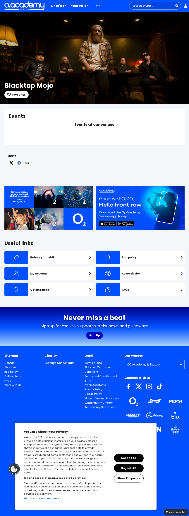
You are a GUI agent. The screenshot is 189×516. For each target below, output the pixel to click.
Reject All (128, 468)
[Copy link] (27, 163)
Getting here (12, 376)
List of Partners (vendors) (41, 498)
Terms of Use (93, 363)
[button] (81, 6)
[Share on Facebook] (19, 165)
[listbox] (154, 364)
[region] (86, 466)
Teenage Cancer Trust (59, 363)
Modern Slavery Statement (102, 398)
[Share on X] (11, 165)
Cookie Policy (93, 394)
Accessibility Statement (100, 407)
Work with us (12, 385)
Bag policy (11, 372)
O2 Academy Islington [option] (143, 364)
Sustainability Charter (99, 403)
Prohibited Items (95, 385)
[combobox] (153, 6)
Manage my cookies (176, 512)
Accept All (129, 458)
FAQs (7, 380)
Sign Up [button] (94, 335)
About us (10, 367)
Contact (10, 363)
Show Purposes (128, 478)
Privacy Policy (93, 389)
